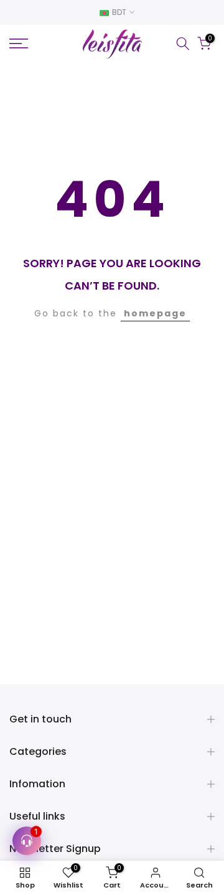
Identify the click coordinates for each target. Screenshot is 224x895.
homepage (155, 313)
